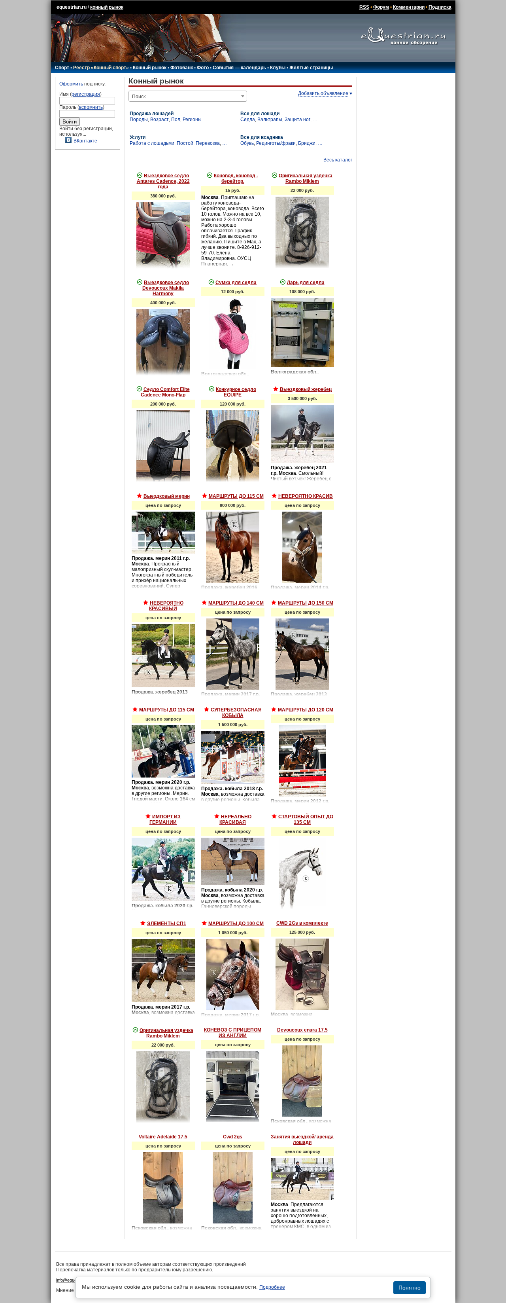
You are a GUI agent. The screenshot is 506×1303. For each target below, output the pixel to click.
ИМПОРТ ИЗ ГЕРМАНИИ (165, 819)
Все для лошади (259, 113)
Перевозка (208, 143)
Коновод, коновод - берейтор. (236, 178)
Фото (203, 67)
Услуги (137, 137)
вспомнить (91, 107)
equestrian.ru (72, 7)
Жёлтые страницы (311, 67)
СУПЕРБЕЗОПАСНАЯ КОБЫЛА (236, 712)
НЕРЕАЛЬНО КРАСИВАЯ (235, 819)
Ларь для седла (306, 282)
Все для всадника (261, 137)
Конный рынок (149, 67)
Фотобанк (181, 67)
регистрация (86, 94)
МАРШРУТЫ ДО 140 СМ (236, 603)
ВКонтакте (85, 141)
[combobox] (187, 96)
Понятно (409, 1287)
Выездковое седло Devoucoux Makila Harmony (165, 288)
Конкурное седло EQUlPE (236, 392)
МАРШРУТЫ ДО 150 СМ (305, 603)
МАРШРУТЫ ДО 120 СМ (305, 710)
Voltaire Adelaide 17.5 (163, 1137)
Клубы (277, 67)
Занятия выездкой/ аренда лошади (302, 1139)
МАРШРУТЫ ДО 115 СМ (236, 496)
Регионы (192, 119)
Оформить (71, 84)
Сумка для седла (236, 282)
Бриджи (306, 143)
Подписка (440, 7)
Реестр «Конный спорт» (101, 67)
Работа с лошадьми (152, 143)
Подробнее (272, 1287)
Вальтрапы (269, 119)
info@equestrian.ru (74, 1280)
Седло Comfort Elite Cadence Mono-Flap (165, 392)
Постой (185, 143)
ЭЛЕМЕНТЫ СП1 (166, 923)
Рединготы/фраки (276, 143)
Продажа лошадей (152, 113)
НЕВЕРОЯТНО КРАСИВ (305, 496)
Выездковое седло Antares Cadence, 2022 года (163, 181)
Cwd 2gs (232, 1137)
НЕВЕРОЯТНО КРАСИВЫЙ (166, 605)
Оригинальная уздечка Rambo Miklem (305, 178)
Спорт (62, 67)
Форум (381, 7)
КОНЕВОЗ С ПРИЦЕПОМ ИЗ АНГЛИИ (232, 1032)
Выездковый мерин (166, 496)
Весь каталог (337, 160)
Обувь (247, 143)
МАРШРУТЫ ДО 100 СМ (236, 923)
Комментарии (409, 7)
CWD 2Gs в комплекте (302, 923)
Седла (247, 119)
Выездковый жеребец (306, 389)
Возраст (159, 119)
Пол (175, 119)
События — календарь (239, 67)
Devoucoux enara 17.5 (302, 1030)
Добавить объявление (323, 93)
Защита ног (297, 119)
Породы (139, 119)
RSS (364, 7)
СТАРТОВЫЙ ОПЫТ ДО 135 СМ (305, 819)
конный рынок (106, 7)
